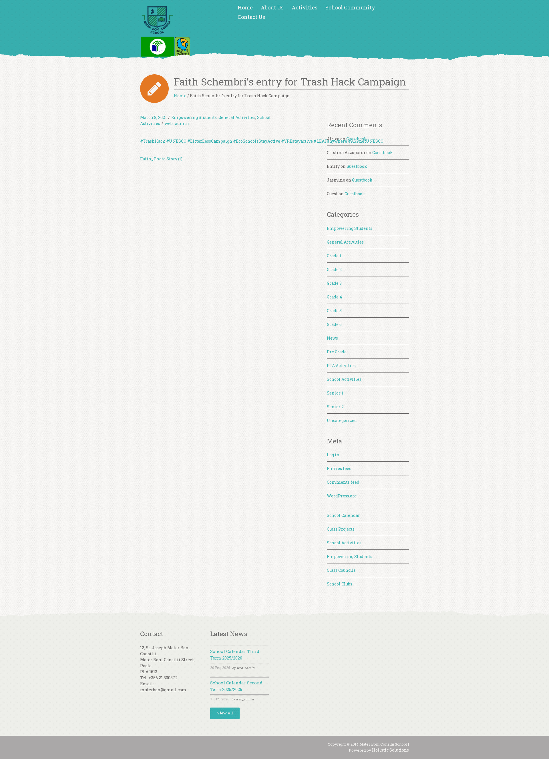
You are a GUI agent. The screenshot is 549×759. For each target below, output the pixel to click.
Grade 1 (334, 255)
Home (245, 7)
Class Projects (341, 529)
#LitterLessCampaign (209, 141)
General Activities (236, 117)
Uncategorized (342, 420)
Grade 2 (334, 269)
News (332, 338)
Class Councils (341, 570)
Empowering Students (194, 117)
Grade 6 (334, 324)
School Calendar (343, 515)
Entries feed (339, 468)
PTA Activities (341, 365)
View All (225, 713)
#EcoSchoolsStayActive (256, 141)
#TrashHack (152, 141)
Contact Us (251, 16)
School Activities (344, 379)
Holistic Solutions (390, 750)
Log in (333, 454)
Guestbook (356, 139)
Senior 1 (335, 393)
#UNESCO (176, 141)
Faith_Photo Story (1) (161, 159)
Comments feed (343, 482)
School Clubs (339, 584)
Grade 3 (334, 283)
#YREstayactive (297, 141)
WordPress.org (342, 496)
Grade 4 (334, 297)
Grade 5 (334, 310)
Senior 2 (335, 406)
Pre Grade (337, 351)
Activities (304, 7)
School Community (350, 7)
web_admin (177, 123)
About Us (272, 7)
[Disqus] (227, 247)
